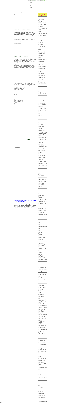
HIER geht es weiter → (33, 208)
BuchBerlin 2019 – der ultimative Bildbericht (42, 315)
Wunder (31, 3)
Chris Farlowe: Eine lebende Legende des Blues (42, 209)
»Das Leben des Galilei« (32, 204)
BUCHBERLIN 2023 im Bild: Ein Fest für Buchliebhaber (42, 149)
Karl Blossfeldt (24, 40)
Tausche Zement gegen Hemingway (41, 122)
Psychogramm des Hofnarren (42, 318)
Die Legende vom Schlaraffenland (42, 207)
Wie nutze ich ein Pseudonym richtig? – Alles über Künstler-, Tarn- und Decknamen (42, 243)
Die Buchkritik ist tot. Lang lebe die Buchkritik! (42, 372)
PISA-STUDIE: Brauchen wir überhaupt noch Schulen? (42, 130)
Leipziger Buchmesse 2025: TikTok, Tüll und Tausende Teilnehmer (41, 50)
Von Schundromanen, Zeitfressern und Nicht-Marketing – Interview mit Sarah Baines (42, 327)
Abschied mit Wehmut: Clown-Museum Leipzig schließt (42, 75)
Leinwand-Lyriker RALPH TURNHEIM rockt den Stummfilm (42, 132)
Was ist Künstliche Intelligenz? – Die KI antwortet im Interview (42, 201)
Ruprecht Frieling (21, 12)
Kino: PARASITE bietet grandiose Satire (42, 298)
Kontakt (31, 7)
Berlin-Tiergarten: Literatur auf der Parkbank (42, 356)
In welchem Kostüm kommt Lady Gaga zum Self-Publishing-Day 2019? (42, 360)
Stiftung (31, 5)
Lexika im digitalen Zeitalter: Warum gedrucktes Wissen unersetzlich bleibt (42, 69)
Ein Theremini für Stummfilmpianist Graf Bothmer (42, 27)
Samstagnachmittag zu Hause (42, 260)
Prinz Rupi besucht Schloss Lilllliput (41, 262)
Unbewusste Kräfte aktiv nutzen (42, 240)
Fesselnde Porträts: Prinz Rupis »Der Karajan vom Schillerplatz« (42, 65)
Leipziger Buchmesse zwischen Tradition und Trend (42, 113)
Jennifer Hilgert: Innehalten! (41, 348)
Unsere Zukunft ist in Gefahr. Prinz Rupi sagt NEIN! (42, 124)
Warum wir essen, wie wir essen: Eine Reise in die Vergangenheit (42, 89)
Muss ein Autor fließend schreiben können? (42, 350)
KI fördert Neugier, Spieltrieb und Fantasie (42, 214)
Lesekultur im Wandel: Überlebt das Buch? (42, 67)
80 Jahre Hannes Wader (41, 237)
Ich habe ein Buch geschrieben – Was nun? (42, 267)
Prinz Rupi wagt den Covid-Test (42, 273)
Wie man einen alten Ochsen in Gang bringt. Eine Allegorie (42, 52)
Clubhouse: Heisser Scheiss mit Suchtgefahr (42, 269)
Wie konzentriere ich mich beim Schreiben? (42, 344)
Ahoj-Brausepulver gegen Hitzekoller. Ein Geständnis (41, 340)
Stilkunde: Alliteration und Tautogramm (41, 252)
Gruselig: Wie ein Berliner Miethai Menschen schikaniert (42, 300)
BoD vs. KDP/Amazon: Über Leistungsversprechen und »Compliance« (42, 92)
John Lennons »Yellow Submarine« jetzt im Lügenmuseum (41, 176)
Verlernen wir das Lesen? (41, 47)
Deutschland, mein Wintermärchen (40, 385)
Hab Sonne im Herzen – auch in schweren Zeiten (42, 320)
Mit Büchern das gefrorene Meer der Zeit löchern (42, 254)
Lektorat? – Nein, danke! (41, 362)
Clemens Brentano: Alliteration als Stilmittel (42, 191)
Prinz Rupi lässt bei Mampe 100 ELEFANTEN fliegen (42, 167)
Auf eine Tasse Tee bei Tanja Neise (42, 369)
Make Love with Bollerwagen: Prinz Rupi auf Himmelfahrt (42, 23)
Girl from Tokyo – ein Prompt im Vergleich (42, 87)
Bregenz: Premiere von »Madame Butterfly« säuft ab (42, 232)
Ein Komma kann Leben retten (42, 339)
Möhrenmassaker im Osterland (42, 111)
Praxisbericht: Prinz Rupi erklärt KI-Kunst (42, 224)
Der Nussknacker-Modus (41, 103)
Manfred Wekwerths (17, 204)
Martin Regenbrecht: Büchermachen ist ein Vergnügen (42, 198)
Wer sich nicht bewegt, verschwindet (41, 21)
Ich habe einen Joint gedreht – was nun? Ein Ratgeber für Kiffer (42, 96)
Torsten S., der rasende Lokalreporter (41, 379)
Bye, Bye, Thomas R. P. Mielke (42, 274)
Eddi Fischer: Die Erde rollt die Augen (19, 143)
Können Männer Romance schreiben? (41, 313)
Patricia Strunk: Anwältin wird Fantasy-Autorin (42, 186)
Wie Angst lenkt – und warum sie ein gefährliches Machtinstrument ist (42, 34)
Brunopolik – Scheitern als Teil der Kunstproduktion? (42, 329)
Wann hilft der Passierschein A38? (42, 290)
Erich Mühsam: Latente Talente (42, 388)
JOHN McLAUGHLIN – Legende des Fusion (42, 147)
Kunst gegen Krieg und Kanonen (42, 246)
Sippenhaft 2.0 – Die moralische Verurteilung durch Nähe (42, 46)
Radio (31, 4)
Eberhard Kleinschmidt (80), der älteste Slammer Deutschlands (42, 304)
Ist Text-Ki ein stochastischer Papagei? (42, 189)
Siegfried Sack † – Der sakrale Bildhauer (42, 108)
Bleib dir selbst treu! (40, 55)
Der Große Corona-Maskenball (42, 287)
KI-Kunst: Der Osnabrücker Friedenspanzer (41, 218)
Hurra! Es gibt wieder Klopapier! (42, 284)
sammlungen (28, 144)
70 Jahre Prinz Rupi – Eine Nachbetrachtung (41, 239)
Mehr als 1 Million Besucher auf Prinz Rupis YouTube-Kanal (42, 393)
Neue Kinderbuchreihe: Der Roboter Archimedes (41, 245)
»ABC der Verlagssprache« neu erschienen (42, 228)
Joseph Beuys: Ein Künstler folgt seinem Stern (42, 282)
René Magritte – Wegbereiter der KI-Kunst (42, 222)
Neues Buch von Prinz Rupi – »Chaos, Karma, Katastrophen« (42, 38)
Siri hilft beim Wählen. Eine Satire (42, 259)
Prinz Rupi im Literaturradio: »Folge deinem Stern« (41, 19)
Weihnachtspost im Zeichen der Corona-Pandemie (42, 271)
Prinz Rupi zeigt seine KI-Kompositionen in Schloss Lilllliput (42, 226)
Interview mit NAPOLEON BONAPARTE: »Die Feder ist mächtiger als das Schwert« (42, 184)
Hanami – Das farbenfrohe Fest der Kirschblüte (42, 364)
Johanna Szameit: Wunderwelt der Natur (20, 11)
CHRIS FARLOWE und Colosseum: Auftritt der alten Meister (42, 153)
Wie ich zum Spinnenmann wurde (42, 370)
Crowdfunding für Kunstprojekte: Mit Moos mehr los (42, 392)
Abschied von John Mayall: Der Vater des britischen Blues (42, 77)
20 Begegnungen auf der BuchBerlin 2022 (41, 212)
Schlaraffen (31, 6)
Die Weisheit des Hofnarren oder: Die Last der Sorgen (42, 71)
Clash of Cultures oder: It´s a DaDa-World (42, 322)
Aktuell (31, 1)
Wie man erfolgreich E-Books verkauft (42, 250)
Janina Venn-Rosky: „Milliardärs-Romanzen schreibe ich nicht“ (42, 317)
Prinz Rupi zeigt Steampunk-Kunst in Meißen (42, 171)
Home (31, 1)
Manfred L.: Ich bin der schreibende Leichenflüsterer (42, 358)
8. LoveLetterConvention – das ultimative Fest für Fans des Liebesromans (42, 352)
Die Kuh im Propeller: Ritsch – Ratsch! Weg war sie (42, 311)
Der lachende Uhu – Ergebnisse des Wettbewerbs (42, 44)
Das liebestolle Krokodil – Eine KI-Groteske (42, 199)
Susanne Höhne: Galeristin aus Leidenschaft (42, 381)
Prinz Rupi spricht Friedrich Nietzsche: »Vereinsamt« (41, 126)
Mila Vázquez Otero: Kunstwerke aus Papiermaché (42, 387)
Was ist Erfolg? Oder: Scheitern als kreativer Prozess (42, 54)
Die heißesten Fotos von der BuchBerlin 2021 (42, 256)
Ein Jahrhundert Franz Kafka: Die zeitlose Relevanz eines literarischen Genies (42, 94)
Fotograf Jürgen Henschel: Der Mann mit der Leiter (42, 115)
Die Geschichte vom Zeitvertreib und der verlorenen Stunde (42, 100)
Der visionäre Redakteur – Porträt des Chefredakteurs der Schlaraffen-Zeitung (42, 29)
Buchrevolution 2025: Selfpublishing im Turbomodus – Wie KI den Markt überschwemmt (42, 59)
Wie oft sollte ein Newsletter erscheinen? (41, 337)
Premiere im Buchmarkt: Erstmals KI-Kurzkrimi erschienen (42, 220)
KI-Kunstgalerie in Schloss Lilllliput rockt (41, 216)
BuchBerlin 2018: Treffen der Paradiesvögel (42, 397)
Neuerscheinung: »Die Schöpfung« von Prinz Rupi (41, 107)
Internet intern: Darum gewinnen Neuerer (42, 230)
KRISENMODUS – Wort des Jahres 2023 (42, 128)
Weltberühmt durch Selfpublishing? (40, 234)
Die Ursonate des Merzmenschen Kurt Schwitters (42, 306)
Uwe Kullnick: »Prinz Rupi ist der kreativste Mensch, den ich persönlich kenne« (42, 196)
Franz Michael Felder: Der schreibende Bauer (41, 366)
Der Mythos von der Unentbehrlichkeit (40, 120)
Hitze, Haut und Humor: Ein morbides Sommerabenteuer (42, 169)
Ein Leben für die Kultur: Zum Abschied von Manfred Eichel (42, 61)
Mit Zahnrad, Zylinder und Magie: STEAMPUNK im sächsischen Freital (42, 156)
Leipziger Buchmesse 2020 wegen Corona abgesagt (41, 296)
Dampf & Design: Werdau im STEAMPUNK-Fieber (42, 142)
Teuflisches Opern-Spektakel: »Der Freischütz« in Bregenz (42, 79)
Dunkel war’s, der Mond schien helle (42, 138)
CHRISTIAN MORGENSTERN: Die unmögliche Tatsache (42, 134)
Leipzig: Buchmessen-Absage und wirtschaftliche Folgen (42, 294)
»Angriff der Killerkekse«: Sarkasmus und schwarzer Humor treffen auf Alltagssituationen (42, 179)
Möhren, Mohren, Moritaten (41, 277)
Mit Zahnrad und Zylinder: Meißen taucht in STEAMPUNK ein (42, 165)
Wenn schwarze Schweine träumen (41, 118)
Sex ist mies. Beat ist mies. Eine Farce (42, 276)
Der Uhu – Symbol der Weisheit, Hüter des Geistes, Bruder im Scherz (42, 36)
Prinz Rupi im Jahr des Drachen (42, 116)
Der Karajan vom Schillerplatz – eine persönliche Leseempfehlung (42, 40)
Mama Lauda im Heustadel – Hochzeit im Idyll (42, 42)
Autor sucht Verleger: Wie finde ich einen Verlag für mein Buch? (42, 248)
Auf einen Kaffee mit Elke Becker (42, 367)
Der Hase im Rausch (41, 331)
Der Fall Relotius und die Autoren (42, 390)
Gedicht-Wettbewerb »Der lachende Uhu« (41, 57)
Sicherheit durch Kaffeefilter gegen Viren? (41, 292)
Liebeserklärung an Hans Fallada (42, 325)
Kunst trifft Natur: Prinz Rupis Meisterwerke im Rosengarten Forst (42, 83)
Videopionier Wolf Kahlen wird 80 (42, 307)
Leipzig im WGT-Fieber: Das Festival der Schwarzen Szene (42, 98)
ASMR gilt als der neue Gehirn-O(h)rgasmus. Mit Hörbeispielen (42, 309)
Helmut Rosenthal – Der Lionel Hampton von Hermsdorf (42, 203)
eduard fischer (26, 144)
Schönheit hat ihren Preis (41, 159)
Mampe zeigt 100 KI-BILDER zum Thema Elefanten (42, 163)
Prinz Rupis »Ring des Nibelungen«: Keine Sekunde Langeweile (42, 161)
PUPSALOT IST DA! (41, 187)
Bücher (31, 2)
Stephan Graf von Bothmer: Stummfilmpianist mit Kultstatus (42, 383)
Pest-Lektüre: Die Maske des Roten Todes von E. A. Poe (42, 279)
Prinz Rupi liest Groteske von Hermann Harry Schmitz (42, 73)
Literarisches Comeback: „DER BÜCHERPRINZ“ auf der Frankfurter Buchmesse (42, 145)
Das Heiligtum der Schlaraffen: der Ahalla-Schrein (42, 25)
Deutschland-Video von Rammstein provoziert (41, 374)
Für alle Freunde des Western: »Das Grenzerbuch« (42, 105)
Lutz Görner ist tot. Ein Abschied (42, 110)
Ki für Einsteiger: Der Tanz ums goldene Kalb (42, 210)
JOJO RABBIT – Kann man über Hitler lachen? (42, 302)
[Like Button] (14, 14)
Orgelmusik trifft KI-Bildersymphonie (40, 193)
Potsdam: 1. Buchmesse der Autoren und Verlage (42, 395)
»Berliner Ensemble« (21, 208)
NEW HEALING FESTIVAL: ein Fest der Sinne (42, 158)
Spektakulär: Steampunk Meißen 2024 (42, 81)
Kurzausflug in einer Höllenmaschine (40, 289)
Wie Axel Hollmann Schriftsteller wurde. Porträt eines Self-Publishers (42, 333)
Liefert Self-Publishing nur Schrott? (41, 324)
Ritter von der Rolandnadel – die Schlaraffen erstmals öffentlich (42, 31)
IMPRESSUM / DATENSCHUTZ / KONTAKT (43, 401)
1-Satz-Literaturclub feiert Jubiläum (41, 264)
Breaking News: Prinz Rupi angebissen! (41, 236)
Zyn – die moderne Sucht (41, 63)
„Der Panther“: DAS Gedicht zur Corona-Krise (42, 286)
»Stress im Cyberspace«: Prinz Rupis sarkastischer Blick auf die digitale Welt (42, 181)
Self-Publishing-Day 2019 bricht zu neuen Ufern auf (42, 354)
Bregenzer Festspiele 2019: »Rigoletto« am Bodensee (41, 342)
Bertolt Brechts (27, 204)
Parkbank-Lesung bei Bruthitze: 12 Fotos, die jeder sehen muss (42, 346)
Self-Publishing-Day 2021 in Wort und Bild (42, 258)
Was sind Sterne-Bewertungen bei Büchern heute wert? (42, 377)
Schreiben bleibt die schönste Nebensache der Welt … (42, 85)
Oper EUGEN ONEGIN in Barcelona (41, 150)
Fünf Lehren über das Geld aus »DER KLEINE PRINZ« (42, 136)
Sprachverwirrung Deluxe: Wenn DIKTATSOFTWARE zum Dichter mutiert (42, 140)
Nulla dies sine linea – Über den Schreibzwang (42, 335)
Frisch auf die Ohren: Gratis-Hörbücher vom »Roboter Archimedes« (41, 174)
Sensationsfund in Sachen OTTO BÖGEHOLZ (42, 205)
